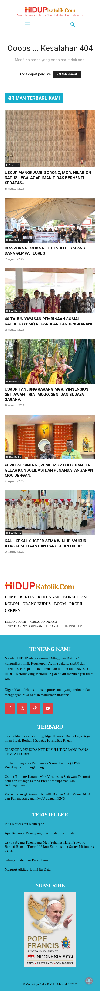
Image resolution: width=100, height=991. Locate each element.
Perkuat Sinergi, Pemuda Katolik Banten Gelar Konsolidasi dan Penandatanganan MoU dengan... (49, 470)
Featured (12, 164)
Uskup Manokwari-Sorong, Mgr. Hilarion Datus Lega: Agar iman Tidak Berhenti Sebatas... (48, 177)
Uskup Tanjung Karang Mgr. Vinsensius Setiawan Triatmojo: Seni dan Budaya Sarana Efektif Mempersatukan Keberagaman (49, 781)
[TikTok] (35, 708)
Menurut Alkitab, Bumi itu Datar (28, 869)
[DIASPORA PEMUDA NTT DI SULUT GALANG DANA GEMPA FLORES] (50, 220)
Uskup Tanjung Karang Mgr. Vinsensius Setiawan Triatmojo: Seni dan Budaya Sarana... (46, 394)
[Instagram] (22, 708)
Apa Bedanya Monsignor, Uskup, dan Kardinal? (40, 833)
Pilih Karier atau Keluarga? (24, 824)
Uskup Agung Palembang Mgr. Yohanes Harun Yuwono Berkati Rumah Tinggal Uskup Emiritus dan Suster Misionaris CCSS (49, 847)
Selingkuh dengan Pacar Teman (27, 860)
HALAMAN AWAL (67, 74)
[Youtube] (48, 708)
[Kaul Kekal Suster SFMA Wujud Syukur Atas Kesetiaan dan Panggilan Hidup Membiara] (50, 512)
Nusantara (13, 240)
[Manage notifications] (89, 980)
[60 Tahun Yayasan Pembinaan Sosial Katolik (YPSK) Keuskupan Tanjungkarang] (50, 290)
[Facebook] (10, 708)
